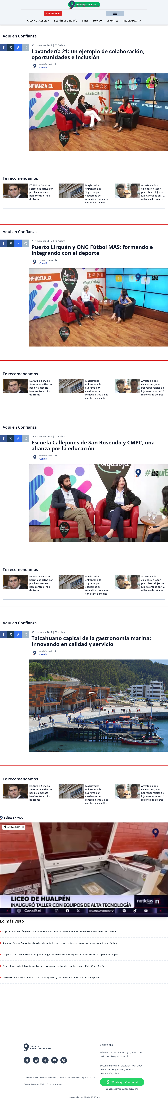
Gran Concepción (38, 20)
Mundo (97, 20)
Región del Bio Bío (65, 20)
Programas (130, 20)
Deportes (112, 20)
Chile (85, 20)
